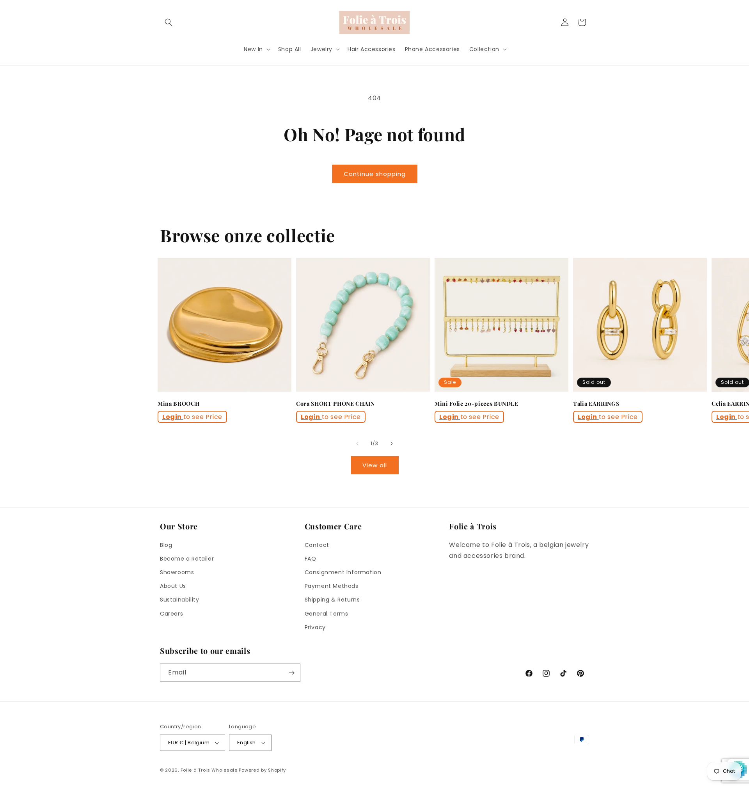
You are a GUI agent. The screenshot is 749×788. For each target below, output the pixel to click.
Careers (171, 614)
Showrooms (177, 572)
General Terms (326, 614)
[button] (168, 22)
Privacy (315, 627)
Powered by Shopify (262, 770)
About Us (173, 586)
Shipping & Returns (332, 599)
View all (374, 465)
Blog (166, 545)
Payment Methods (332, 586)
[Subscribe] (291, 673)
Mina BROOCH (178, 403)
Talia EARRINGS (596, 403)
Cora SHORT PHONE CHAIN (335, 403)
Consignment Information (343, 572)
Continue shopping (375, 174)
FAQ (310, 559)
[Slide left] (357, 443)
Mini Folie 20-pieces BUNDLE (476, 403)
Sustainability (179, 599)
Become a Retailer (187, 559)
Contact (317, 545)
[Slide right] (391, 443)
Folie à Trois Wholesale (209, 770)
